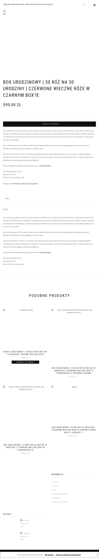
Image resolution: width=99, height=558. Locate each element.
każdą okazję (45, 166)
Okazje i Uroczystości (30, 183)
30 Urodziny (16, 183)
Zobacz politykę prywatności (68, 555)
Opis (7, 199)
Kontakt (56, 486)
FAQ (54, 490)
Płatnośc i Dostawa (60, 502)
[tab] (7, 198)
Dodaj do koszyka (50, 124)
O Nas (55, 482)
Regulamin (57, 498)
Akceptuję (49, 555)
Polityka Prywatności (61, 494)
